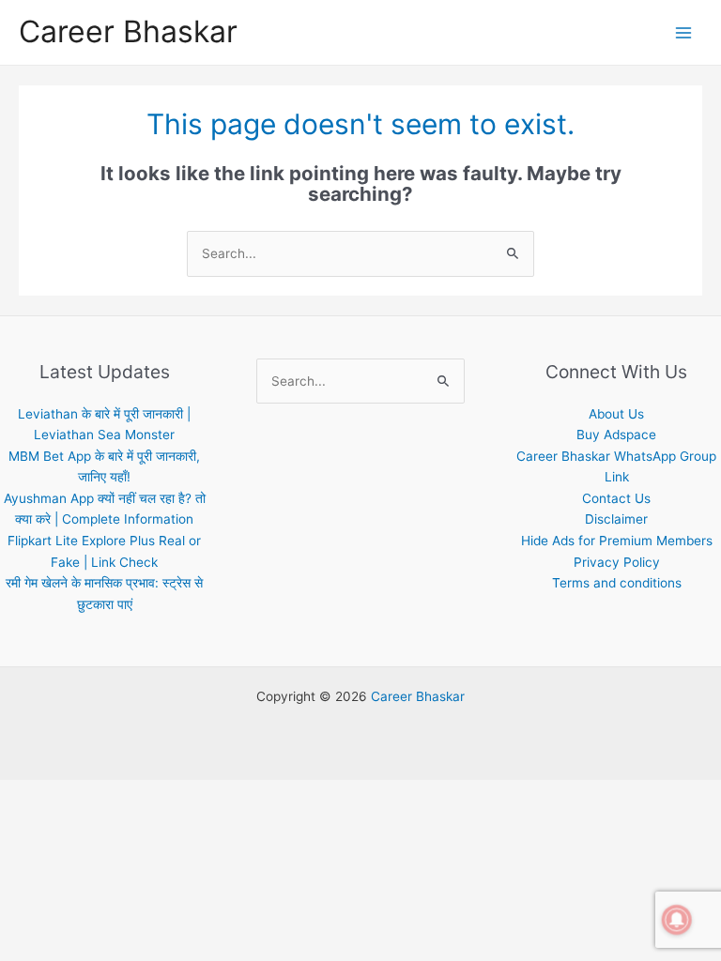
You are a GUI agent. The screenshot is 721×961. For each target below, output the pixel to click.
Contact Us (616, 498)
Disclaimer (616, 518)
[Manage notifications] (677, 920)
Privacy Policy (617, 562)
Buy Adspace (616, 434)
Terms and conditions (617, 582)
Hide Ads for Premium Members (617, 540)
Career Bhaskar (128, 31)
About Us (616, 413)
